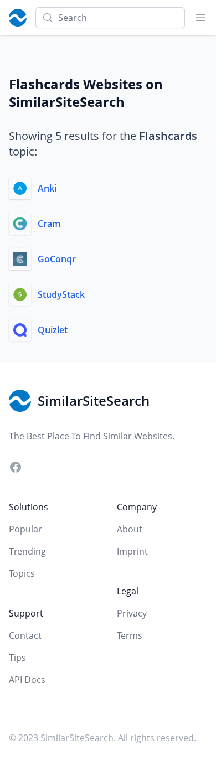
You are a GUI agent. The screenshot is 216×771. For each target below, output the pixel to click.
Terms (129, 635)
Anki (47, 188)
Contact (25, 635)
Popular (25, 529)
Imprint (132, 551)
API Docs (27, 680)
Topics (22, 573)
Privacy (132, 613)
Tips (17, 657)
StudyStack (61, 294)
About (129, 529)
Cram (49, 224)
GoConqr (57, 259)
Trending (27, 551)
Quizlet (53, 330)
